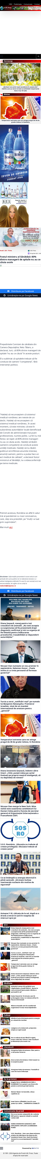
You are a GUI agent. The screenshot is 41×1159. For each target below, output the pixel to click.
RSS (10, 4)
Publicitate (18, 4)
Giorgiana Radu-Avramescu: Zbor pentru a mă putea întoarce (25, 1051)
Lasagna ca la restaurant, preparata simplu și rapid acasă (23, 1029)
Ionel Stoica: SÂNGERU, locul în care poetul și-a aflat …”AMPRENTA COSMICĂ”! (25, 1102)
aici (10, 527)
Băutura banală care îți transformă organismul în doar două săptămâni (23, 1006)
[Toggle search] (38, 56)
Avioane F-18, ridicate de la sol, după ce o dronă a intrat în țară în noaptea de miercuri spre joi (20, 915)
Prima (10, 250)
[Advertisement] (20, 32)
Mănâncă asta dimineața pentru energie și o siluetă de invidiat (25, 1019)
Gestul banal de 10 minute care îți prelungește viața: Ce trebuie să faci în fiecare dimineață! (24, 998)
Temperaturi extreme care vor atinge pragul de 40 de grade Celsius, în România (20, 121)
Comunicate (28, 4)
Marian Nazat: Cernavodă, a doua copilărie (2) (22, 1093)
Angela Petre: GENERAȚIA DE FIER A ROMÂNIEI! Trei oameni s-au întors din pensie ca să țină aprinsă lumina (24, 1084)
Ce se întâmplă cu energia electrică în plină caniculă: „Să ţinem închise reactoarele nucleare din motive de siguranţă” (18, 881)
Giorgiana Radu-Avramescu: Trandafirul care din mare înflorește (25, 1070)
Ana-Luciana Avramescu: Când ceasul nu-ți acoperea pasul (25, 1061)
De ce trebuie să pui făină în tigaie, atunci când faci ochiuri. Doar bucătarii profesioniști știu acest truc (25, 1039)
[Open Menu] (1, 56)
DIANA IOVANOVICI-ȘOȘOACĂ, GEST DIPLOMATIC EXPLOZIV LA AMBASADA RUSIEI (24, 1125)
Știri (6, 250)
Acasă (2, 250)
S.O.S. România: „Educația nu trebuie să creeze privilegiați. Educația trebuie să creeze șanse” (19, 846)
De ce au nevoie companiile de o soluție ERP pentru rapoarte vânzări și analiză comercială (25, 1116)
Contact (37, 4)
